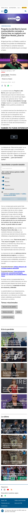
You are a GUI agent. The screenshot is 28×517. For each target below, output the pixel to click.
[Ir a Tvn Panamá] (13, 11)
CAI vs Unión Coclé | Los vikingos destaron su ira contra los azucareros (13, 430)
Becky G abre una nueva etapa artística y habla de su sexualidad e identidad (13, 373)
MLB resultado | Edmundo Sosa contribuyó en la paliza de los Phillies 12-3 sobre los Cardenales (14, 475)
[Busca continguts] (25, 11)
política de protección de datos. (15, 194)
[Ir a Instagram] (5, 490)
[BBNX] (2, 511)
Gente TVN (4, 500)
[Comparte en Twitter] (5, 85)
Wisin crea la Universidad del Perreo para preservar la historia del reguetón (14, 405)
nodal (19, 312)
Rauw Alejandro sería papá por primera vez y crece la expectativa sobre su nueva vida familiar (14, 357)
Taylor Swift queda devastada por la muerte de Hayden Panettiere (13, 389)
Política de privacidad (20, 500)
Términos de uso (5, 503)
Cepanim (19, 7)
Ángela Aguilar (7, 312)
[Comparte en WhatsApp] (8, 85)
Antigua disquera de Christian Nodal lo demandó (13, 267)
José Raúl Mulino (12, 7)
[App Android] (5, 496)
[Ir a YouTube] (8, 490)
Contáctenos (4, 506)
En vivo (24, 7)
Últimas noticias (4, 7)
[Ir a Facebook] (2, 490)
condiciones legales (14, 193)
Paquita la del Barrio (9, 307)
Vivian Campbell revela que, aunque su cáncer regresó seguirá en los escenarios (12, 342)
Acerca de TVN (18, 503)
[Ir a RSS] (12, 490)
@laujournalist (6, 76)
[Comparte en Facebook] (2, 85)
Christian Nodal (8, 317)
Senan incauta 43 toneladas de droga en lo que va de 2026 (13, 462)
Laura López (8, 75)
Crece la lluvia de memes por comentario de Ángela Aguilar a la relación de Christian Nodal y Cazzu (14, 274)
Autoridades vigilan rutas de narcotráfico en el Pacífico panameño (12, 445)
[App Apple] (2, 496)
